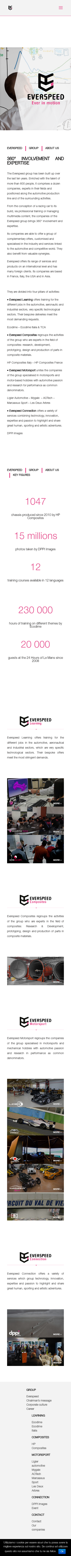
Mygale (36, 1470)
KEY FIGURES (21, 475)
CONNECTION (40, 1497)
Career (30, 1409)
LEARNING (38, 1415)
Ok (62, 1551)
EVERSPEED (14, 148)
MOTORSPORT (41, 1455)
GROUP (33, 148)
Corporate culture (36, 1405)
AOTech (36, 1474)
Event (35, 1508)
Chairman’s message (38, 1400)
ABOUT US (52, 148)
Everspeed (32, 1396)
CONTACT (38, 1515)
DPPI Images (39, 1504)
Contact (36, 1521)
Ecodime (37, 1422)
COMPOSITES (40, 1437)
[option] (35, 792)
